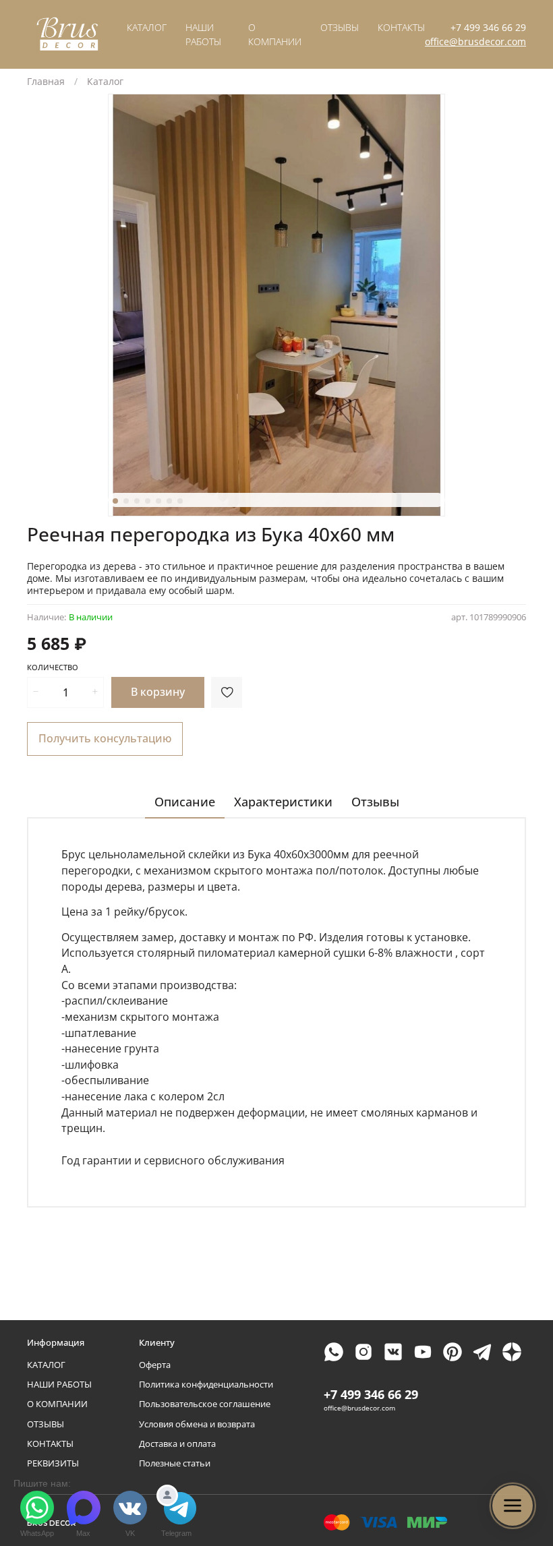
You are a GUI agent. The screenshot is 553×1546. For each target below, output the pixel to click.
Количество (52, 667)
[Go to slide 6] (169, 501)
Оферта (155, 1365)
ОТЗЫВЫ (339, 27)
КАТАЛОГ (147, 27)
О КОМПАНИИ (57, 1404)
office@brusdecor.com (475, 41)
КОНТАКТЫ (401, 27)
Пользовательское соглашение (204, 1404)
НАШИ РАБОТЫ (59, 1384)
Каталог (105, 81)
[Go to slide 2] (126, 501)
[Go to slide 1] (115, 501)
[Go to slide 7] (180, 501)
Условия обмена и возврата (197, 1424)
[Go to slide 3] (137, 501)
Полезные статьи (174, 1463)
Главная (46, 81)
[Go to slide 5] (158, 501)
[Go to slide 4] (147, 501)
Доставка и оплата (177, 1444)
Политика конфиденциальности (206, 1384)
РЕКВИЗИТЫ (53, 1463)
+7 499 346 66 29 (488, 27)
